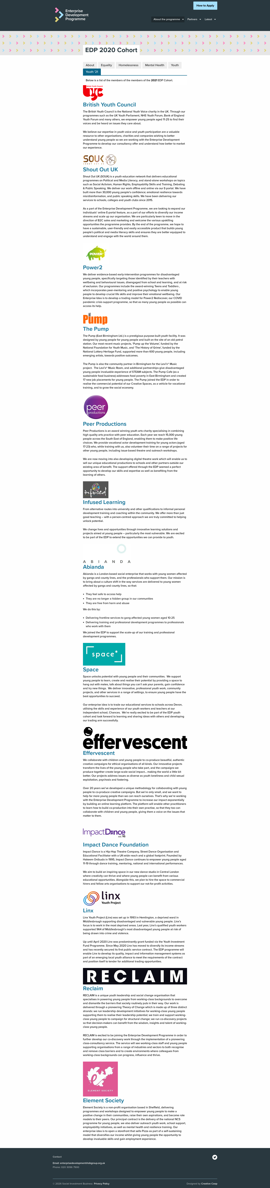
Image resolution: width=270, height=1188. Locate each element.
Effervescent (99, 753)
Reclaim (93, 988)
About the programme (167, 19)
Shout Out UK (100, 169)
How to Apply (205, 5)
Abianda (93, 567)
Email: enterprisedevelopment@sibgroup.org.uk (79, 1163)
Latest (208, 19)
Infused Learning (104, 502)
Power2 (92, 267)
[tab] (90, 65)
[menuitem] (167, 19)
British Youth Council (109, 104)
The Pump (96, 328)
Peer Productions (104, 423)
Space (91, 669)
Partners (192, 19)
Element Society (103, 1100)
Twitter (214, 1157)
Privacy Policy (101, 1183)
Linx (88, 910)
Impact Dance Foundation (116, 844)
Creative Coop (209, 1183)
